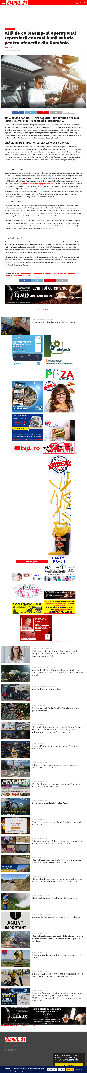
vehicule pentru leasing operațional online (38, 183)
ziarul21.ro (8, 48)
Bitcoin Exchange (8, 1025)
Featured (26, 275)
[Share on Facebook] (18, 112)
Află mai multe (71, 1060)
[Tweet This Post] (31, 112)
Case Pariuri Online (27, 1025)
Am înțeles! (69, 1065)
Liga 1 (17, 1025)
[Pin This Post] (43, 112)
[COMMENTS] (68, 112)
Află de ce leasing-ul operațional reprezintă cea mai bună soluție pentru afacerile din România (40, 274)
